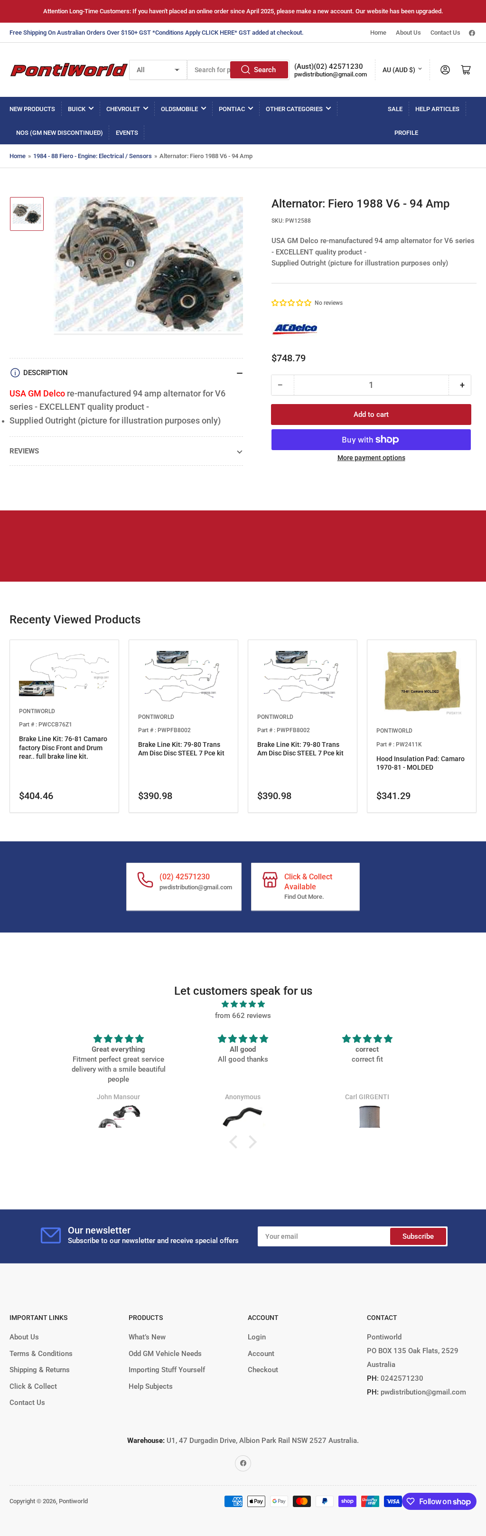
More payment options (371, 458)
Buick (76, 109)
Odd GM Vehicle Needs (165, 1353)
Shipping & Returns (39, 1370)
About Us (408, 32)
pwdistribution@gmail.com (330, 74)
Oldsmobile (179, 109)
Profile (406, 132)
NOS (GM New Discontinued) (59, 132)
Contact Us (445, 32)
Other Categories (294, 109)
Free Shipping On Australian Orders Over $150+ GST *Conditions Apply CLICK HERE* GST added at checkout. (156, 32)
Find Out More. (304, 896)
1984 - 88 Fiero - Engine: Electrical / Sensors (92, 156)
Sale (395, 109)
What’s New (147, 1337)
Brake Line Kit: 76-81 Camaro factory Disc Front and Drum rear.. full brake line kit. (63, 747)
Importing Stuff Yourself (167, 1370)
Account (261, 1353)
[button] (291, 303)
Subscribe (418, 1236)
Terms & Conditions (41, 1353)
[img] (243, 1004)
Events (127, 132)
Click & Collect (33, 1386)
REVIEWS (24, 451)
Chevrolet (123, 109)
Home (378, 32)
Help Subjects (151, 1386)
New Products (32, 109)
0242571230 (401, 1378)
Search (265, 70)
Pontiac (232, 109)
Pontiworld (73, 1501)
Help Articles (437, 109)
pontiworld (37, 711)
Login (257, 1337)
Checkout (263, 1370)
